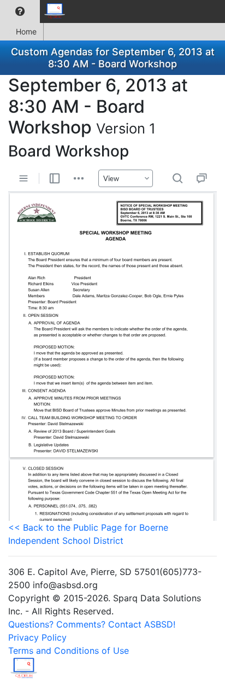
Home (26, 31)
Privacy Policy (37, 637)
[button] (20, 11)
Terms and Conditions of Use (68, 650)
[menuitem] (20, 11)
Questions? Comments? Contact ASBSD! (91, 624)
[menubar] (36, 11)
